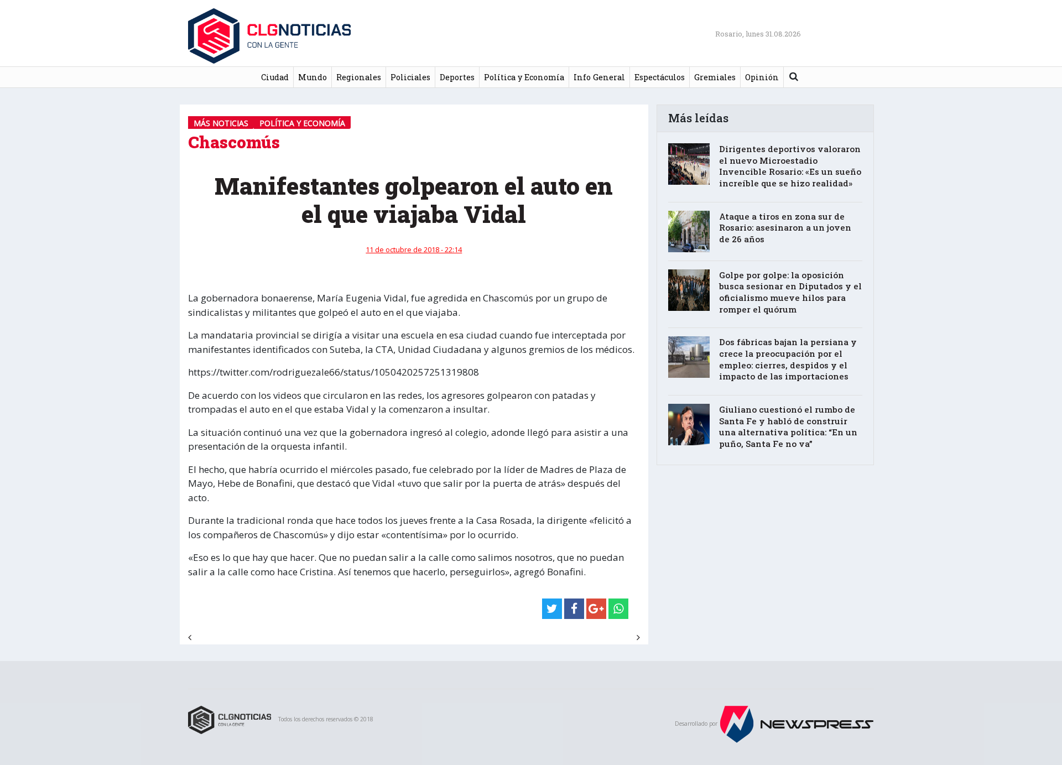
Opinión (762, 77)
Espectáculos (659, 77)
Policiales (410, 77)
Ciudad (275, 77)
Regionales (358, 77)
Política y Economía (524, 77)
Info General (599, 77)
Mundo (312, 77)
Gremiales (715, 77)
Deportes (457, 77)
